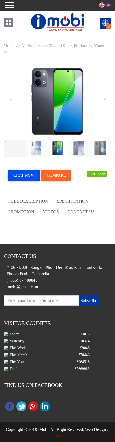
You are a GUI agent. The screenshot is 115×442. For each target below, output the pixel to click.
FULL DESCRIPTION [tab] (28, 201)
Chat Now (23, 175)
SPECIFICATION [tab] (73, 201)
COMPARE (56, 175)
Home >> (12, 46)
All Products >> (35, 46)
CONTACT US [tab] (81, 211)
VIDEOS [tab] (51, 211)
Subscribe (88, 300)
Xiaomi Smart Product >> (71, 46)
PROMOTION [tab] (21, 211)
